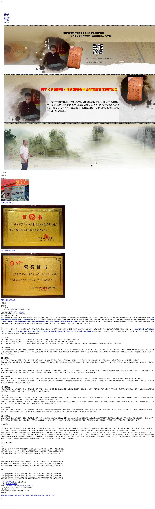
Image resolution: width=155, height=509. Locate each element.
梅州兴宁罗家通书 (12, 312)
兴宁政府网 (29, 495)
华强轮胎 (47, 495)
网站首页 (6, 14)
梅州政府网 (41, 495)
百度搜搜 (17, 495)
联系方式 (6, 22)
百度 (7, 495)
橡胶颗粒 (34, 495)
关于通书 (6, 15)
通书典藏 (6, 20)
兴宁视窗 (3, 495)
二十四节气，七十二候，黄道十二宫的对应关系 (19, 485)
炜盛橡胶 (11, 495)
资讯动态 (6, 19)
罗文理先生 (7, 17)
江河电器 (52, 495)
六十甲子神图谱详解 (11, 484)
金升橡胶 (22, 495)
